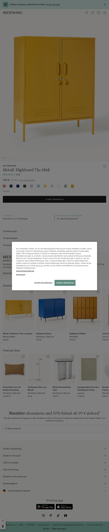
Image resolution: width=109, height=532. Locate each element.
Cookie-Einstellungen (43, 283)
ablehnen (39, 266)
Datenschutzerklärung (25, 271)
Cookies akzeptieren (65, 283)
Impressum (20, 274)
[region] (54, 266)
